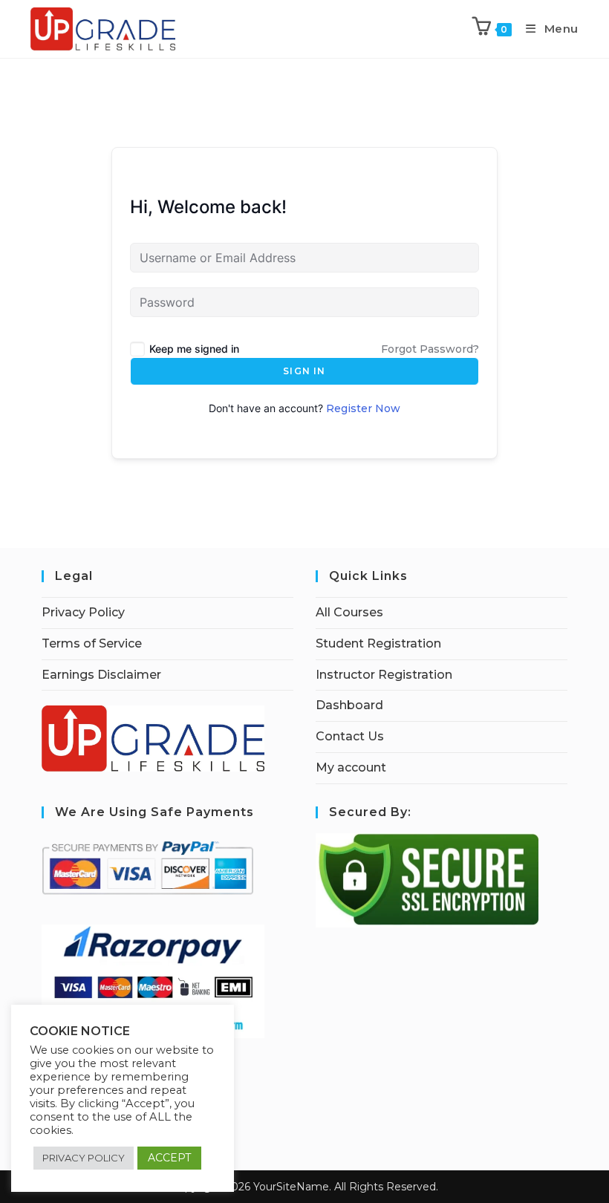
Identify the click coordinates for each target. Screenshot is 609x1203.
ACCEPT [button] (169, 1157)
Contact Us (350, 736)
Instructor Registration (384, 675)
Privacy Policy (83, 612)
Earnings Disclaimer (101, 675)
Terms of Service (92, 643)
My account (351, 767)
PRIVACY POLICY (83, 1158)
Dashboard (349, 705)
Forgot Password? (430, 349)
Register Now (363, 408)
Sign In (304, 370)
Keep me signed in (194, 348)
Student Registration (378, 643)
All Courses (349, 612)
